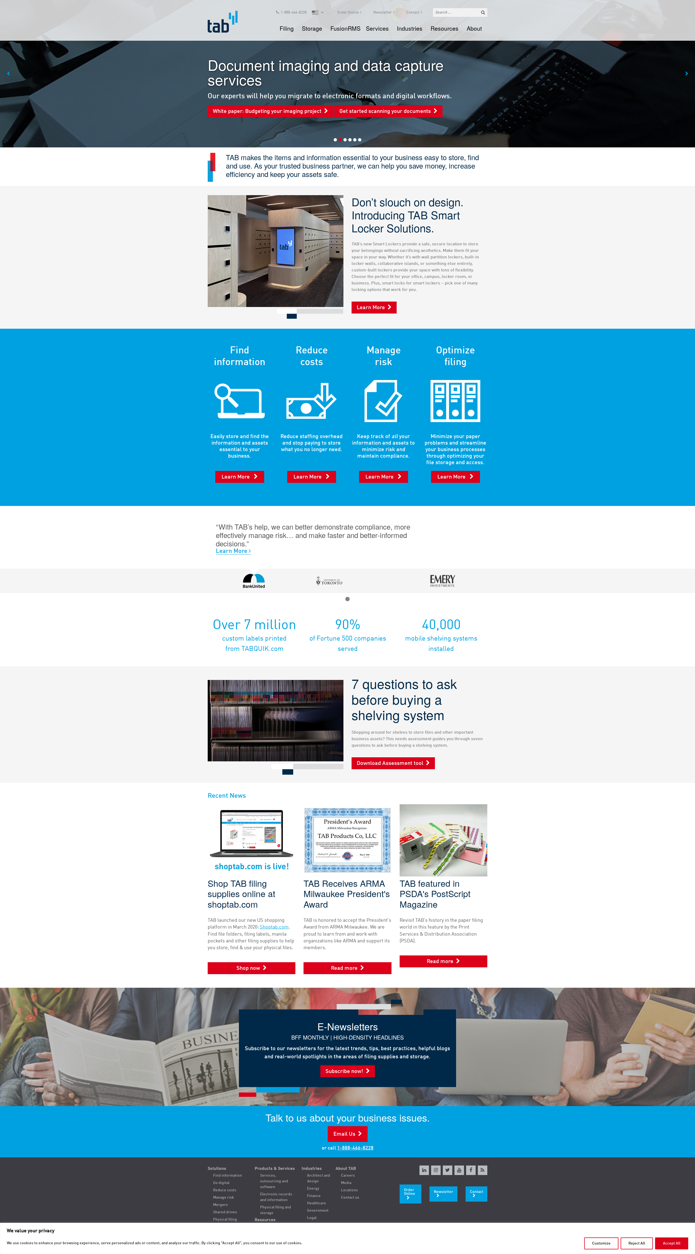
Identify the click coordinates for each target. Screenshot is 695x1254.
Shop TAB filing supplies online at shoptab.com (241, 893)
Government (317, 1210)
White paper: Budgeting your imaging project (267, 111)
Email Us (344, 1134)
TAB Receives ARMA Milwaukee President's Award (347, 893)
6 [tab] (359, 139)
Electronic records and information (276, 1197)
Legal (312, 1218)
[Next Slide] (686, 74)
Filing (287, 28)
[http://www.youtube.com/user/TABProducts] (459, 1170)
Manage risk (223, 1197)
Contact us (350, 1197)
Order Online (348, 12)
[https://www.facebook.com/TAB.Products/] (471, 1170)
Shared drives (225, 1212)
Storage (312, 28)
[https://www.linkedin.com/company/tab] (424, 1170)
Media (346, 1183)
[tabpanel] (347, 73)
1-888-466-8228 (294, 12)
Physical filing (225, 1219)
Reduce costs (224, 1190)
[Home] (228, 22)
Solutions (217, 1169)
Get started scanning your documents (385, 111)
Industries (409, 28)
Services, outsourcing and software (274, 1181)
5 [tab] (354, 139)
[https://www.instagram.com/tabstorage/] (436, 1170)
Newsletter (382, 12)
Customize (601, 1243)
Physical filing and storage (275, 1210)
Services (377, 28)
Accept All (671, 1243)
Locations (349, 1190)
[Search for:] (460, 12)
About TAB (346, 1169)
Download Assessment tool (390, 763)
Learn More (371, 308)
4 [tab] (350, 139)
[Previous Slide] (8, 74)
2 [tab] (340, 139)
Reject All (636, 1243)
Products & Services (275, 1169)
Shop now (248, 968)
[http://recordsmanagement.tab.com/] (482, 1170)
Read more (344, 968)
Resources (445, 28)
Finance (314, 1196)
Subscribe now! (344, 1071)
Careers (348, 1175)
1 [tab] (335, 139)
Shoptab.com (274, 927)
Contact (412, 12)
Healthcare (316, 1203)
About (474, 28)
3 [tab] (345, 139)
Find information (227, 1175)
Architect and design (318, 1178)
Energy (313, 1188)
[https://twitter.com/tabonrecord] (447, 1170)
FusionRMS (345, 28)
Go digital (221, 1183)
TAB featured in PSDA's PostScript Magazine (435, 893)
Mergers (220, 1205)
